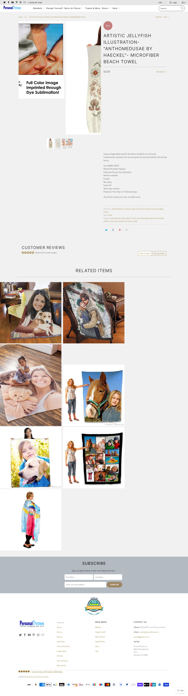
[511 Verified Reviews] (94, 616)
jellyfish (106, 221)
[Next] (96, 78)
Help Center (61, 641)
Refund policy (61, 665)
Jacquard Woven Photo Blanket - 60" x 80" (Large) (30, 312)
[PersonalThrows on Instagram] (20, 3)
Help (115, 8)
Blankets (38, 8)
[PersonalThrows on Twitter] (4, 3)
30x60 (107, 87)
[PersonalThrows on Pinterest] (16, 3)
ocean (111, 221)
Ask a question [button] (159, 253)
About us (60, 632)
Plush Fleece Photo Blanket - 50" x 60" (30, 385)
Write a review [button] (144, 253)
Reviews (59, 637)
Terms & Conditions (63, 646)
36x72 (115, 87)
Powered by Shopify (42, 677)
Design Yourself (54, 8)
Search (59, 627)
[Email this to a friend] (126, 230)
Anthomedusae (115, 218)
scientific (121, 221)
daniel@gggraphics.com (141, 637)
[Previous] (22, 78)
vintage (134, 221)
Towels (105, 212)
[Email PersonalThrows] (24, 3)
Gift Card (60, 656)
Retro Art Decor (72, 8)
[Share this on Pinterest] (120, 230)
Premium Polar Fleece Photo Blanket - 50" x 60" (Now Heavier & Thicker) (30, 457)
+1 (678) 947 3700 (34, 3)
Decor (105, 8)
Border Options (109, 94)
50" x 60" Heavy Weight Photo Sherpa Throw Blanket (30, 520)
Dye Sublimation (152, 218)
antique (123, 218)
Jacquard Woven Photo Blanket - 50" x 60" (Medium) (93, 312)
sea (125, 221)
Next (166, 17)
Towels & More (92, 8)
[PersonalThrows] (16, 8)
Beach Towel (131, 218)
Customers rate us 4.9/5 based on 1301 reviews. (47, 671)
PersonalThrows (29, 677)
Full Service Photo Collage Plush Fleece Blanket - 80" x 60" (93, 457)
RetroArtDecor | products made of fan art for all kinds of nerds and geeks (138, 209)
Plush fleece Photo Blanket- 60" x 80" (93, 395)
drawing (143, 218)
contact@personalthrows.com (149, 632)
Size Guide (160, 71)
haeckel (161, 218)
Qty (104, 128)
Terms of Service (62, 661)
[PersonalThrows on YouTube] (12, 3)
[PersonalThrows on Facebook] (8, 3)
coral (138, 218)
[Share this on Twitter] (106, 230)
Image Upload (61, 651)
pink (115, 221)
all (112, 209)
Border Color (108, 117)
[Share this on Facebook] (113, 230)
